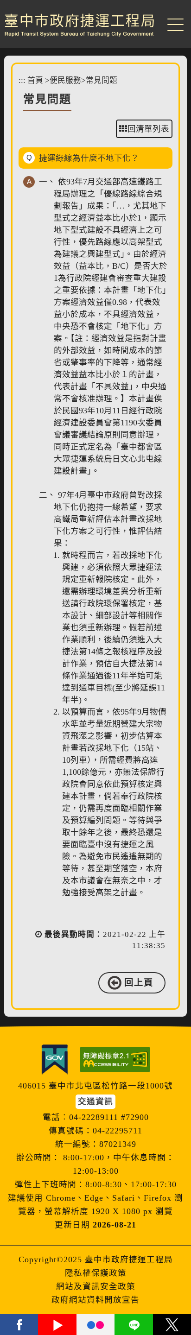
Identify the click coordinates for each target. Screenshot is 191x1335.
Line (134, 1324)
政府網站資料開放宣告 (95, 1299)
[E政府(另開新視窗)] (55, 1059)
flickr (95, 1324)
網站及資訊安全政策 (95, 1286)
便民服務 (65, 80)
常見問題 (101, 80)
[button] (175, 23)
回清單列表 (148, 128)
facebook (19, 1324)
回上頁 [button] (138, 982)
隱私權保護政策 (96, 1273)
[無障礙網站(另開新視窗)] (115, 1059)
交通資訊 (95, 1101)
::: (22, 80)
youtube (57, 1324)
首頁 (35, 80)
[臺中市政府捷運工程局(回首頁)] (79, 25)
